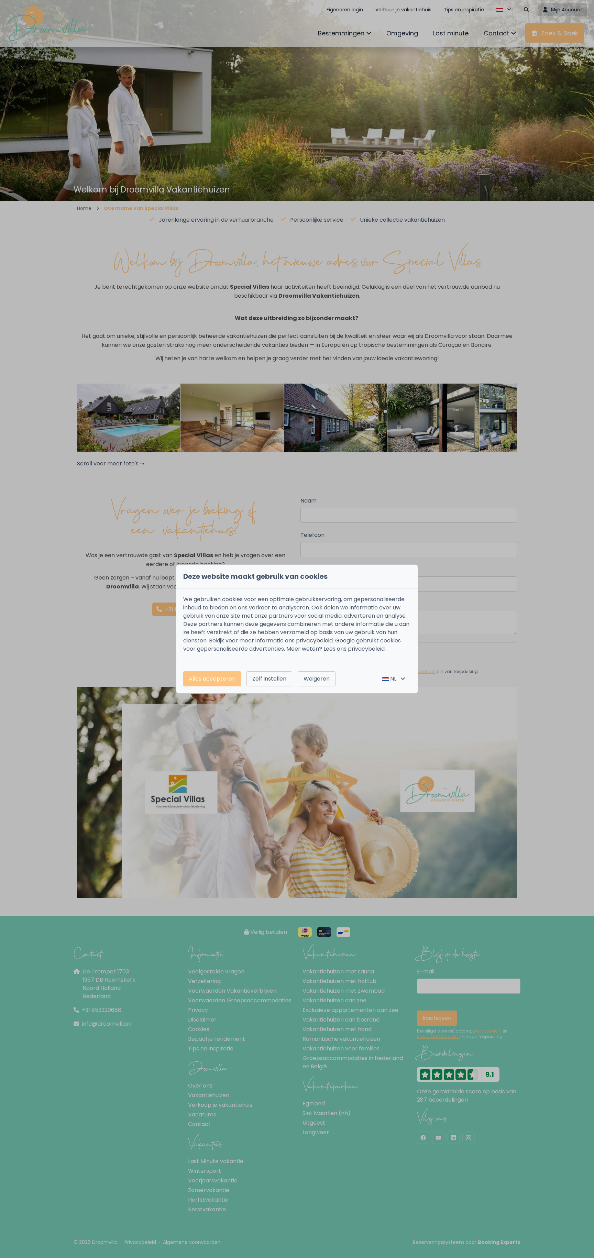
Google (345, 640)
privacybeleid (314, 640)
